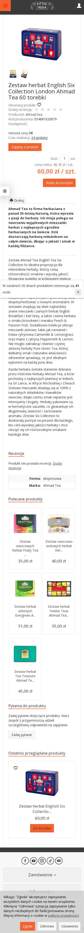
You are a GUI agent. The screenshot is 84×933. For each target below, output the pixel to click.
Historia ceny (18, 133)
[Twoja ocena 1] (36, 110)
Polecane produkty (25, 499)
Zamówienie (41, 874)
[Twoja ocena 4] (55, 110)
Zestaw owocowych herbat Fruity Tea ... (25, 548)
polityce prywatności (63, 915)
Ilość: (54, 158)
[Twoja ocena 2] (42, 110)
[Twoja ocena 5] (61, 110)
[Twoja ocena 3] (49, 110)
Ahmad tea (34, 114)
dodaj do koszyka (59, 183)
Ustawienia (69, 926)
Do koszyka (42, 828)
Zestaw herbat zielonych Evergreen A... (25, 611)
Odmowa (47, 926)
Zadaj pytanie (21, 735)
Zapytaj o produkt (24, 147)
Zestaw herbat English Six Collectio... (42, 808)
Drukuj (18, 200)
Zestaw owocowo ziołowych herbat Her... (59, 545)
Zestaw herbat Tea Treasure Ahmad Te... (25, 676)
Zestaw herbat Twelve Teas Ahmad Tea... (59, 611)
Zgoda (27, 926)
